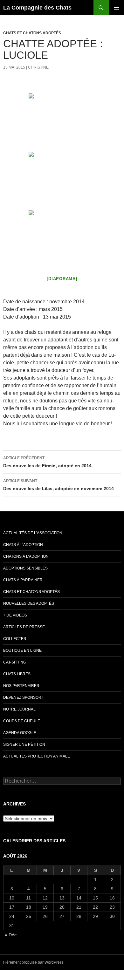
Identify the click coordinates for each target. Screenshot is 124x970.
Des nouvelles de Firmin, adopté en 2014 (47, 462)
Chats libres (17, 674)
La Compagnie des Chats (37, 7)
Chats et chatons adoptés (32, 33)
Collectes (14, 639)
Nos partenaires (21, 686)
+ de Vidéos (15, 615)
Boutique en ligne (22, 650)
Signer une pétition (24, 744)
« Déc (11, 934)
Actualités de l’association (32, 533)
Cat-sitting (14, 662)
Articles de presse (24, 627)
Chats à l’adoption (23, 544)
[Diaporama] (62, 278)
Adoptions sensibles (25, 568)
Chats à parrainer (23, 580)
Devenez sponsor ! (23, 697)
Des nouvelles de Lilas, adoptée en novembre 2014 (58, 485)
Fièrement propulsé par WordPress (33, 962)
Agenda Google (19, 733)
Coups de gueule (21, 721)
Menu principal (116, 7)
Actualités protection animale (36, 756)
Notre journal (19, 709)
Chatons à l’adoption (26, 556)
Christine (38, 67)
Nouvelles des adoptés (28, 603)
